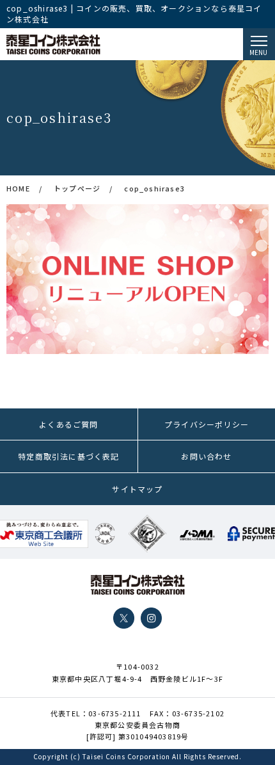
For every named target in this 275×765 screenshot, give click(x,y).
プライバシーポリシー (206, 424)
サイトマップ (137, 488)
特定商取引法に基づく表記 (68, 456)
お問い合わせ (206, 456)
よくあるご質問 (68, 424)
